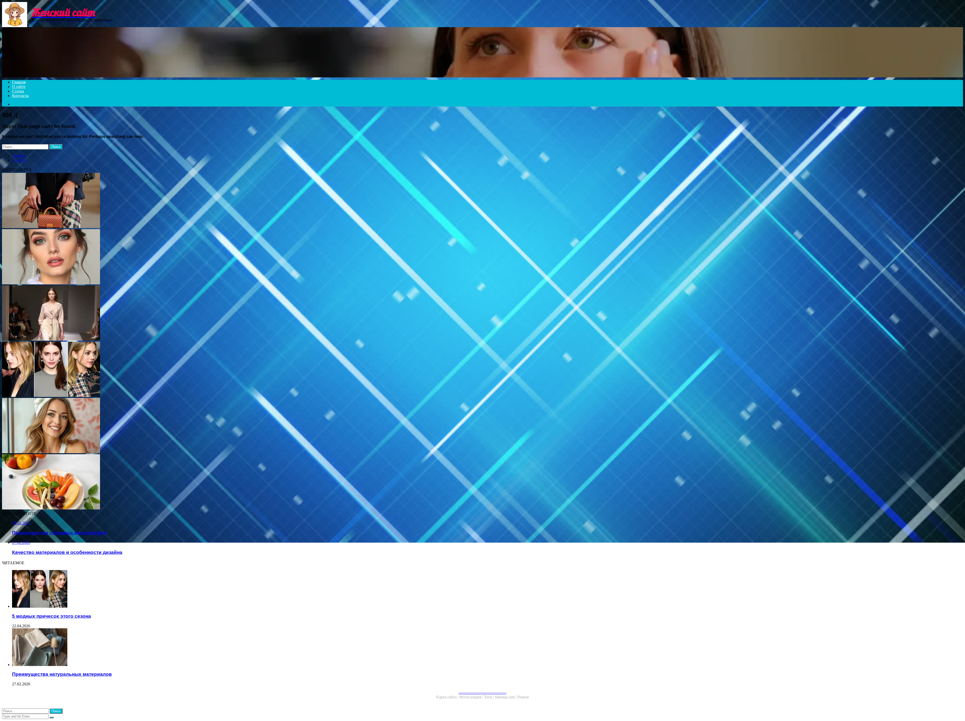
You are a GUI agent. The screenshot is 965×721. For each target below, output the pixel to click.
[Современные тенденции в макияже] (153, 257)
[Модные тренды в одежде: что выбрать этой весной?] (153, 313)
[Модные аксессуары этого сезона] (153, 201)
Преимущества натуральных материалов (62, 674)
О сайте (18, 86)
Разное (523, 697)
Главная (19, 82)
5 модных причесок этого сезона (51, 616)
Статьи (18, 91)
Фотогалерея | (471, 697)
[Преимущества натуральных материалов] (158, 647)
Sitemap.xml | (506, 697)
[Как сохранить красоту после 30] (153, 426)
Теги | (489, 697)
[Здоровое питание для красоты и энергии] (153, 482)
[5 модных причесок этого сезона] (153, 370)
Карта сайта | (447, 697)
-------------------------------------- (482, 692)
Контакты (20, 95)
